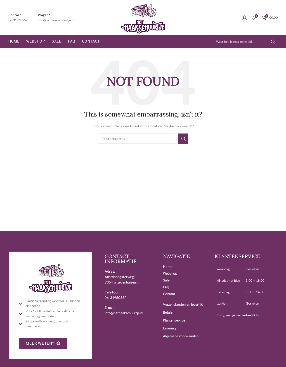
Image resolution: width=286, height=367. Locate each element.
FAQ (166, 287)
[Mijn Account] (244, 17)
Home (167, 267)
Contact (169, 294)
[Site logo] (143, 17)
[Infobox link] (18, 17)
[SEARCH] (272, 41)
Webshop (170, 274)
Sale (166, 280)
